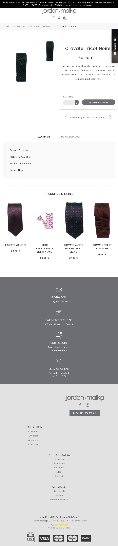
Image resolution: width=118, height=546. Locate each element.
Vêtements (33, 440)
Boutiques (59, 467)
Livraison (59, 495)
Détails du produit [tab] (71, 137)
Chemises (33, 435)
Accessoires (33, 444)
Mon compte (59, 491)
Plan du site (58, 521)
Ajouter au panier (99, 102)
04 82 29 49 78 (85, 413)
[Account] (59, 18)
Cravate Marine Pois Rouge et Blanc (73, 248)
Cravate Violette (15, 245)
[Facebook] (81, 405)
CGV (49, 521)
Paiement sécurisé (59, 499)
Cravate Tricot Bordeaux (102, 247)
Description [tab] (44, 137)
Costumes (33, 431)
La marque (59, 459)
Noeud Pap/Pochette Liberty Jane (44, 248)
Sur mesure (59, 463)
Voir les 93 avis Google (59, 527)
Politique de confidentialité (75, 521)
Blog (59, 472)
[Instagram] (88, 405)
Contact (59, 476)
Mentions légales (38, 521)
